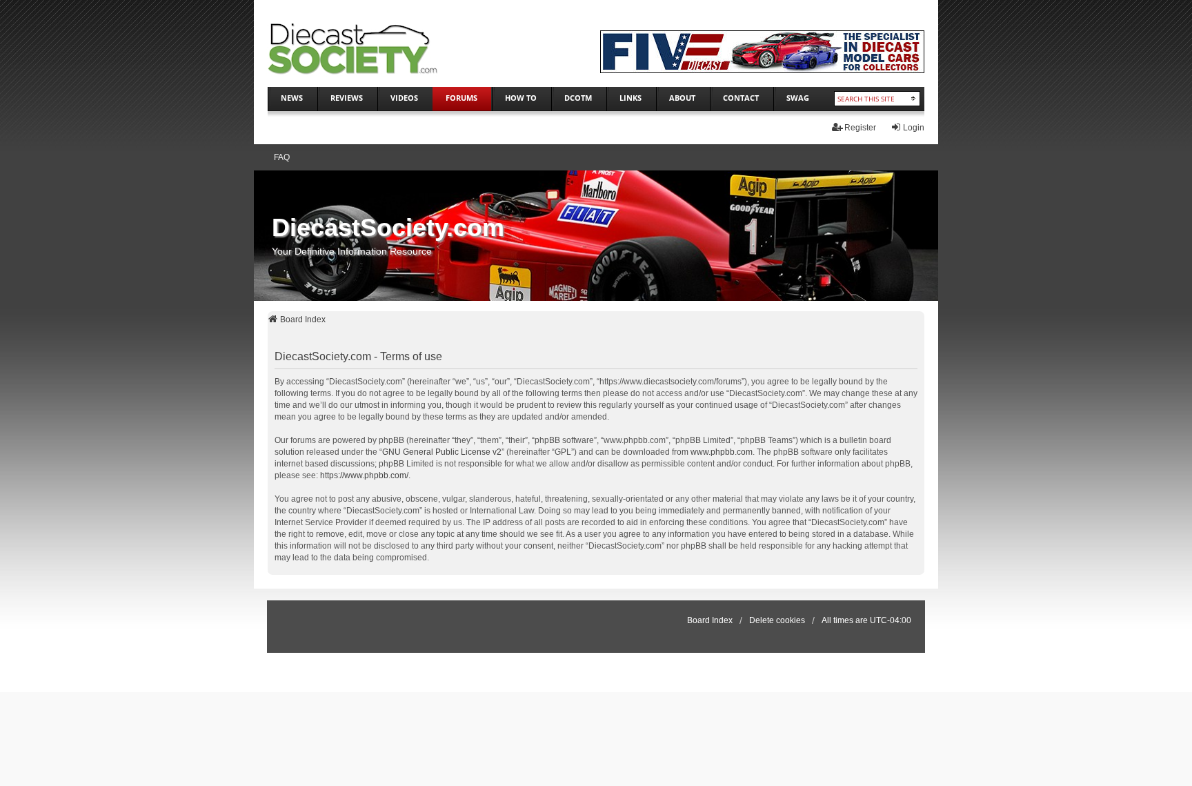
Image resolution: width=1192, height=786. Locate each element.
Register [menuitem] (860, 127)
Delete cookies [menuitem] (777, 620)
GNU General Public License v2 (441, 452)
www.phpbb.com (722, 452)
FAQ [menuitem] (282, 157)
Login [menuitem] (913, 127)
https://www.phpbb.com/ (364, 475)
